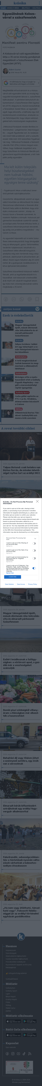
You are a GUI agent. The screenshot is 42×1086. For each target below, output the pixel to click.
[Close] (38, 502)
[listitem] (21, 538)
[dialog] (21, 543)
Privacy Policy (32, 584)
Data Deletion (9, 584)
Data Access (21, 584)
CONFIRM (12, 577)
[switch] (34, 543)
